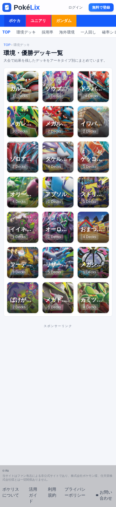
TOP (6, 32)
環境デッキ (26, 32)
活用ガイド (33, 495)
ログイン (75, 7)
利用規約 (52, 492)
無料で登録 (101, 7)
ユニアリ (38, 20)
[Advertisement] (58, 388)
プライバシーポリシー (75, 492)
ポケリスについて (10, 492)
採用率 (47, 32)
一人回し (88, 32)
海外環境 (67, 32)
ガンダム (64, 20)
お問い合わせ (106, 495)
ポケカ (15, 20)
